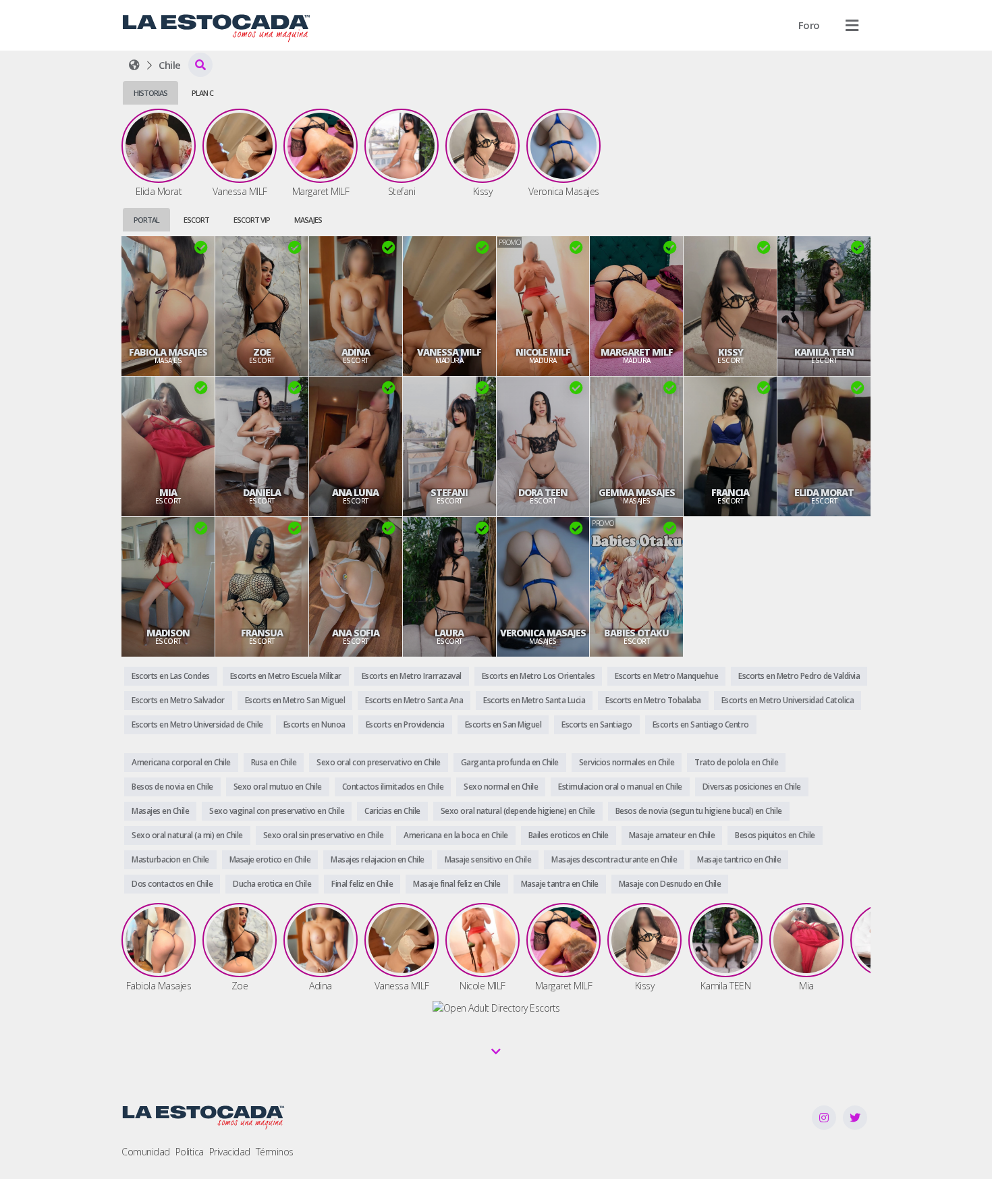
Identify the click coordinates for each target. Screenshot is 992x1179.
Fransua (262, 633)
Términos (275, 1151)
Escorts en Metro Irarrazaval (412, 676)
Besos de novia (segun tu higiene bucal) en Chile (698, 811)
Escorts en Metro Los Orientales (538, 676)
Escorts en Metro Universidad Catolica (787, 700)
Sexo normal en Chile (501, 786)
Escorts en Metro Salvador (178, 700)
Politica (189, 1151)
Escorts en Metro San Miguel (295, 700)
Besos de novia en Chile (172, 786)
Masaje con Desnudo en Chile (670, 883)
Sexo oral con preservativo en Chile (378, 762)
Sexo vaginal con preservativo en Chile (276, 811)
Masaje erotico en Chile (270, 859)
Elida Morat (824, 492)
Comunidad (145, 1151)
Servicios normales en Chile (627, 762)
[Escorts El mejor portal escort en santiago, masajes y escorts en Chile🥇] (134, 65)
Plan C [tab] (202, 93)
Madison (168, 633)
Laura (449, 633)
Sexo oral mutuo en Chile (277, 786)
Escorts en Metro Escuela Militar (285, 676)
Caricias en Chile (392, 811)
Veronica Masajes (543, 633)
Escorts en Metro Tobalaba (653, 700)
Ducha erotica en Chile (272, 883)
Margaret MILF (637, 352)
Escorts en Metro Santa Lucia (534, 700)
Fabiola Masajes (168, 352)
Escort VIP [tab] (251, 220)
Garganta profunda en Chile (510, 762)
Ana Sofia (355, 633)
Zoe (262, 352)
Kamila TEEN (824, 352)
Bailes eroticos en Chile (568, 835)
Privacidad (229, 1151)
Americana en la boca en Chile (456, 835)
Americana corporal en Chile (181, 762)
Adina (355, 352)
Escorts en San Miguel (503, 724)
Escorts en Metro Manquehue (666, 676)
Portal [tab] (146, 220)
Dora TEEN (543, 492)
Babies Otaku (636, 633)
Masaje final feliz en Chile (457, 883)
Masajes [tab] (308, 220)
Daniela (262, 492)
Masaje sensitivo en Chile (488, 859)
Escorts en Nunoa (314, 724)
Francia (730, 492)
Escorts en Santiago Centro (701, 724)
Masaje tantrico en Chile (739, 859)
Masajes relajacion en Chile (377, 859)
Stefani (449, 492)
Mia (168, 492)
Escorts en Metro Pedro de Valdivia (799, 676)
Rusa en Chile (274, 762)
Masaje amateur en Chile (672, 835)
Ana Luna (355, 492)
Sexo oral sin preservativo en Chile (323, 835)
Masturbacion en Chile (170, 859)
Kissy (730, 352)
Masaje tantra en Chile (560, 883)
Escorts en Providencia (405, 724)
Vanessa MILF (449, 352)
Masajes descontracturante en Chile (614, 859)
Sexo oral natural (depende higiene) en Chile (518, 811)
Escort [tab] (196, 220)
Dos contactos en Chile (172, 883)
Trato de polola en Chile (736, 762)
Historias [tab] (150, 93)
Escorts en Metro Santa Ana (414, 700)
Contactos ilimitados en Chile (393, 786)
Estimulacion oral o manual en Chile (620, 786)
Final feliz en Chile (362, 883)
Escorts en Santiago (596, 724)
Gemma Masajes (637, 492)
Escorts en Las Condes (171, 676)
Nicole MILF (543, 352)
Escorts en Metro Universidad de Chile (197, 724)
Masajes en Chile (160, 811)
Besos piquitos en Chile (775, 835)
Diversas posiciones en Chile (751, 786)
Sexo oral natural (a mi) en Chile (187, 835)
